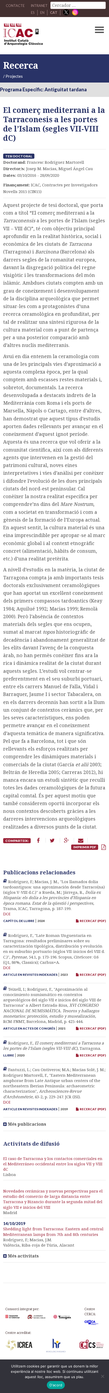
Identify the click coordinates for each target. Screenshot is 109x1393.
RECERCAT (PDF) (92, 921)
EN (42, 12)
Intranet (39, 5)
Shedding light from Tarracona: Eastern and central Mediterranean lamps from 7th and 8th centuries (53, 1231)
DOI (6, 913)
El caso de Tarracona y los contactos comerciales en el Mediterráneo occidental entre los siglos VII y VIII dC (52, 1164)
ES (33, 12)
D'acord (55, 1385)
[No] (102, 1376)
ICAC (43, 35)
